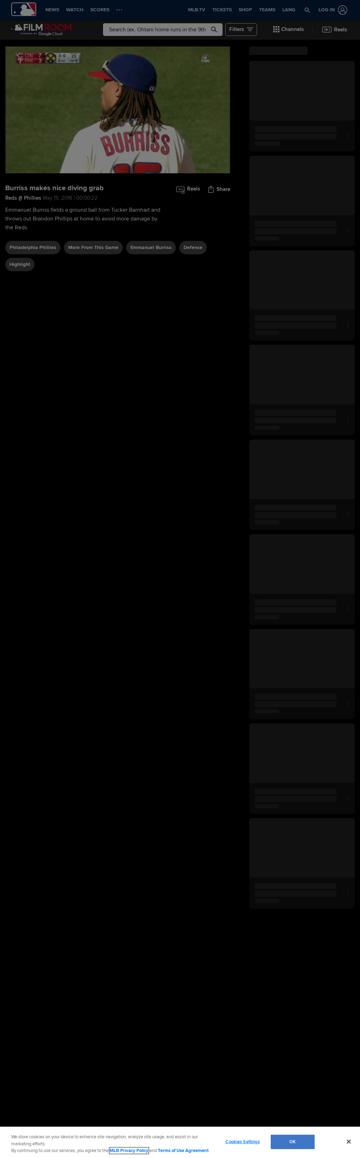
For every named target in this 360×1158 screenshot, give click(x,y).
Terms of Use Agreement (183, 1150)
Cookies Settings (242, 1141)
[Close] (348, 1141)
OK (292, 1141)
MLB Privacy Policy (129, 1150)
